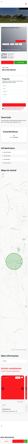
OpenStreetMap (19, 349)
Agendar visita (8, 62)
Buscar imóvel (13, 20)
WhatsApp (21, 62)
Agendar (18, 441)
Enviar (14, 104)
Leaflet (13, 349)
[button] (3, 174)
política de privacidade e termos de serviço (13, 109)
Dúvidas (6, 441)
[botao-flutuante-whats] (25, 441)
